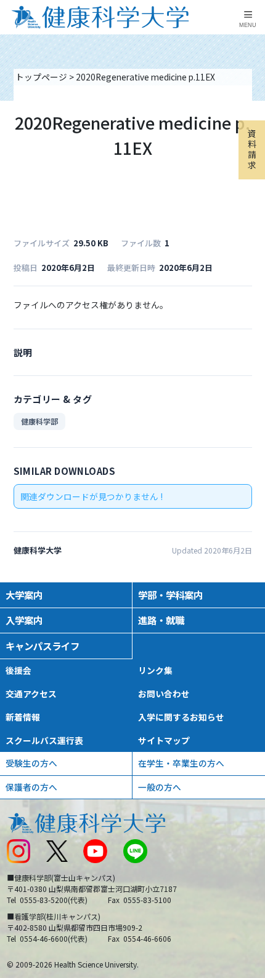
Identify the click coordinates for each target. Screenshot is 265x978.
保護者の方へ (31, 787)
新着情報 (23, 717)
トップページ (41, 77)
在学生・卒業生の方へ (181, 763)
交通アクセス (31, 693)
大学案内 (24, 594)
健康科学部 (39, 421)
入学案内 (24, 620)
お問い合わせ (164, 693)
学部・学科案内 (170, 594)
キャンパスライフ (43, 645)
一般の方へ (159, 787)
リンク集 (155, 670)
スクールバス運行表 (44, 740)
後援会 (18, 670)
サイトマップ (164, 740)
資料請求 (252, 149)
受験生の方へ (31, 763)
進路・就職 (161, 620)
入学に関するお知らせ (181, 717)
